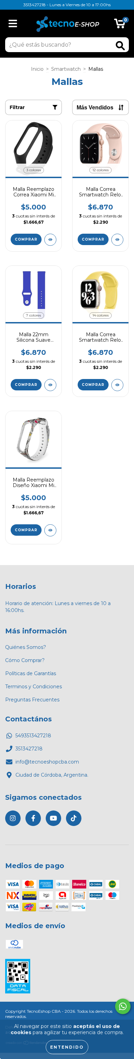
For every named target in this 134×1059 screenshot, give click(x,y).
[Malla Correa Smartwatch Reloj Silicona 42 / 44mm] (117, 240)
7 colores (33, 315)
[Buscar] (120, 46)
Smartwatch (66, 69)
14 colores (100, 315)
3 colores (33, 170)
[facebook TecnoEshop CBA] (33, 818)
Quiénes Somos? (25, 647)
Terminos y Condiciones (33, 686)
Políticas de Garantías (30, 673)
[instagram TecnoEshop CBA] (13, 818)
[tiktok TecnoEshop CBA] (73, 818)
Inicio (37, 69)
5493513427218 (33, 735)
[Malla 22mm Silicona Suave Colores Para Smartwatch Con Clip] (50, 385)
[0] (119, 25)
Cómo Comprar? (25, 660)
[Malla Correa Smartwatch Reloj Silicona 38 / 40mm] (117, 385)
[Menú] (13, 23)
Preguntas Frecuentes (32, 700)
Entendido (67, 1047)
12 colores (100, 170)
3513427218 (29, 749)
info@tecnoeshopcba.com (47, 762)
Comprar (26, 239)
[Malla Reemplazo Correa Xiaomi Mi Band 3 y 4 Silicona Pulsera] (50, 240)
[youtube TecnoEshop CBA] (53, 818)
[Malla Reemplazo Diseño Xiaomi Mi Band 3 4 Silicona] (50, 530)
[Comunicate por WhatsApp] (123, 1006)
